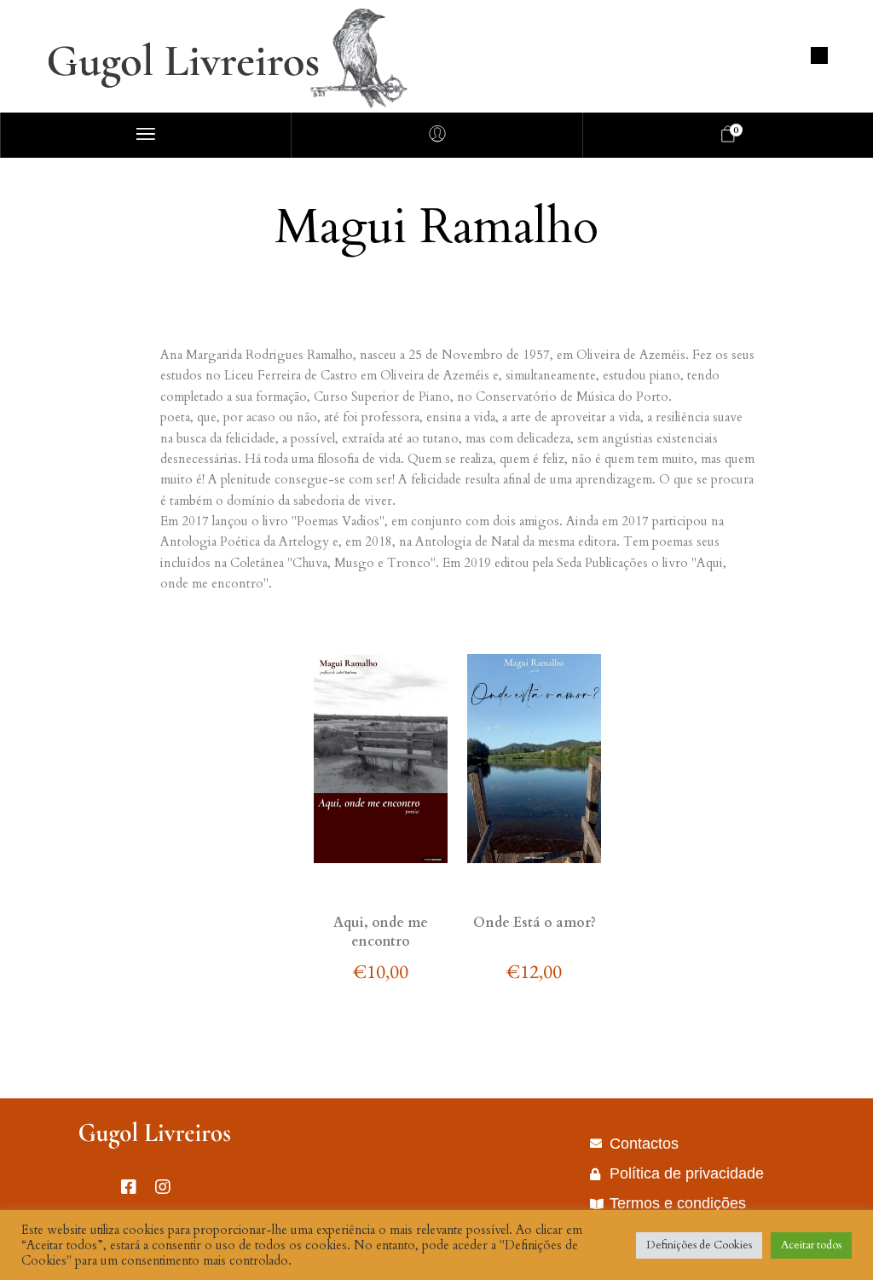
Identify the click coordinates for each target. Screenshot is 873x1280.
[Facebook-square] (137, 1196)
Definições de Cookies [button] (699, 1245)
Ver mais (380, 870)
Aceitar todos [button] (811, 1245)
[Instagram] (171, 1196)
